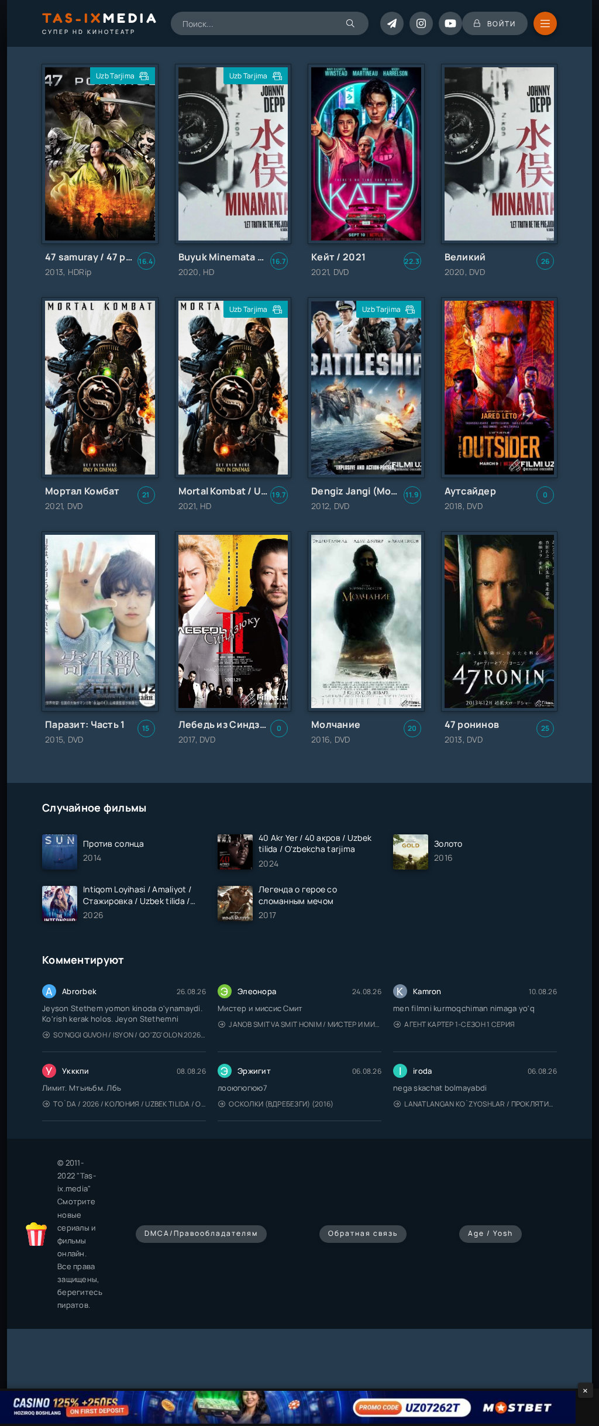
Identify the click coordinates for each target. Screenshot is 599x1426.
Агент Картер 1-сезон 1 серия (459, 1024)
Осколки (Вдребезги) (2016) (281, 1104)
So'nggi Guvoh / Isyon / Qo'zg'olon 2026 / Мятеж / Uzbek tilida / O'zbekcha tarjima (129, 1035)
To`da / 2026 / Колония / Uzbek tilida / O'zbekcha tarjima (129, 1104)
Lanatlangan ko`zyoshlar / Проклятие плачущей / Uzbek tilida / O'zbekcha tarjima (480, 1104)
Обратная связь (363, 1233)
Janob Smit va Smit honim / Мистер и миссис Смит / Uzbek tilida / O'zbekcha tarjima (305, 1024)
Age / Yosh (490, 1233)
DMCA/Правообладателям (201, 1233)
